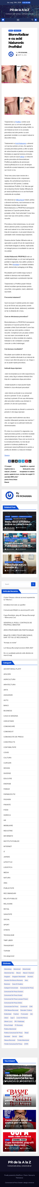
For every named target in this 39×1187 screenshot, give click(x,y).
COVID (6, 752)
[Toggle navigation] (18, 20)
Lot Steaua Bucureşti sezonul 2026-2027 (18, 648)
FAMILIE (7, 789)
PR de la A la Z (19, 10)
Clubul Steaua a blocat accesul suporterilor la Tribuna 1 (18, 1078)
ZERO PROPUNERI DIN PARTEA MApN (19, 630)
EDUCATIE (8, 778)
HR (5, 820)
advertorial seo (9, 973)
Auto (26, 980)
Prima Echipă (8, 1025)
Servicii (14, 1036)
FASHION (7, 799)
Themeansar (19, 1178)
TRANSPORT (9, 945)
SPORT (6, 925)
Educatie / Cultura (26, 1010)
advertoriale (26, 969)
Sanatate (7, 1036)
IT (4, 851)
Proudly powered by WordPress (13, 1175)
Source (7, 455)
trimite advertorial (23, 1040)
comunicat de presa (26, 988)
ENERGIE (7, 784)
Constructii (23, 1006)
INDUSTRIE (8, 831)
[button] (32, 20)
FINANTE (7, 805)
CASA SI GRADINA (11, 716)
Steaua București (9, 1040)
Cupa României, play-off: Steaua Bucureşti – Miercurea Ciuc (19, 1145)
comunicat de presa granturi (13, 991)
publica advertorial (10, 1029)
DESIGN (7, 768)
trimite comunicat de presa (13, 1044)
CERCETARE (9, 721)
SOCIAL (7, 919)
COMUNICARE (9, 726)
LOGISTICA (8, 867)
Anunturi (30, 976)
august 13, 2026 (13, 1148)
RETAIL (6, 909)
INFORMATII (8, 836)
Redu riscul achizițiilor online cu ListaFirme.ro (18, 523)
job (31, 1014)
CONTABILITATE (10, 747)
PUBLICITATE (17, 30)
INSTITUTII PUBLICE (12, 841)
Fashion (16, 1014)
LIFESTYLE (8, 862)
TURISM (7, 951)
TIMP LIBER (8, 940)
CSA (31, 1006)
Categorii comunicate (11, 988)
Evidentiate (7, 1014)
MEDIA (10, 30)
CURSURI (7, 763)
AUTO (6, 700)
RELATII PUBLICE (9, 540)
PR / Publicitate (19, 1021)
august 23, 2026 (13, 1081)
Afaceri (18, 973)
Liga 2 (12, 1018)
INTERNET (8, 846)
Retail (26, 1032)
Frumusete (24, 1014)
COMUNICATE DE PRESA (25, 516)
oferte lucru (8, 1021)
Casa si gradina (17, 984)
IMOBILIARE (8, 825)
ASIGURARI (8, 695)
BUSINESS (8, 711)
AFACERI (7, 516)
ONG (5, 883)
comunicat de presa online (13, 1003)
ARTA (6, 690)
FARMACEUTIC (10, 794)
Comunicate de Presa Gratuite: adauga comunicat (19, 1182)
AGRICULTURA (9, 679)
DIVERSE (7, 773)
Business (7, 984)
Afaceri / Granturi (28, 973)
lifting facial (20, 200)
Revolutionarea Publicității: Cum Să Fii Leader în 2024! (17, 546)
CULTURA (7, 758)
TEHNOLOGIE (9, 935)
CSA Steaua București (11, 1010)
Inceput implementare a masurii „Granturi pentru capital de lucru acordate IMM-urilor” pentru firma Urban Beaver (12, 474)
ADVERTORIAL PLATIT (12, 669)
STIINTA (7, 930)
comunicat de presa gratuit (13, 995)
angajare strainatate (18, 976)
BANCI (6, 705)
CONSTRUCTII (9, 742)
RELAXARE (8, 904)
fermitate (16, 264)
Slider (21, 1036)
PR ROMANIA (22, 52)
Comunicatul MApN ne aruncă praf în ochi (19, 610)
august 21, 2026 (13, 1103)
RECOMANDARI (23, 538)
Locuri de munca (22, 1018)
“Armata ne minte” (10, 643)
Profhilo (18, 122)
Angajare (7, 976)
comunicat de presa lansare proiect (16, 999)
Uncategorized (9, 956)
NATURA (7, 878)
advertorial (17, 969)
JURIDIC (7, 857)
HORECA (7, 815)
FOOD (6, 810)
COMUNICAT (15, 516)
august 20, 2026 (13, 1126)
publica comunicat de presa (13, 1032)
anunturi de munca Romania (13, 980)
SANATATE (8, 914)
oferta (22, 157)
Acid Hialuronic (20, 143)
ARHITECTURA (10, 684)
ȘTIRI (26, 1044)
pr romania (18, 1025)
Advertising (7, 969)
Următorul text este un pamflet (14, 605)
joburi (6, 1018)
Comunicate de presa (11, 1006)
